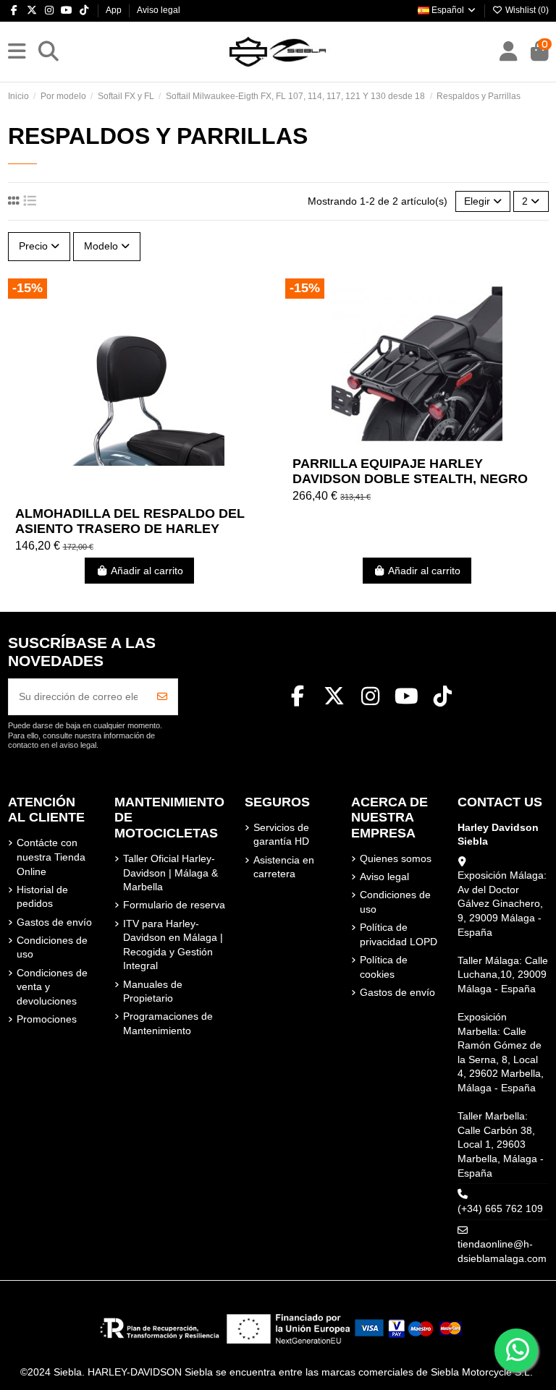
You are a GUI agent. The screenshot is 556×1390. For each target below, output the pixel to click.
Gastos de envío (54, 922)
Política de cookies (384, 967)
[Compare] (138, 494)
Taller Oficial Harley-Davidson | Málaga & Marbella (170, 872)
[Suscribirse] (162, 697)
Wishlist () (526, 10)
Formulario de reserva (174, 905)
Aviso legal (158, 10)
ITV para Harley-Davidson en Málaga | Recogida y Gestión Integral (173, 945)
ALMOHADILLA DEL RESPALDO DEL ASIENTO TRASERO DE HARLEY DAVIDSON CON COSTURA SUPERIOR (135, 529)
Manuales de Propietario (152, 991)
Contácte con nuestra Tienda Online (51, 857)
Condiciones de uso (52, 947)
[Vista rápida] (159, 494)
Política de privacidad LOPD (398, 934)
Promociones (47, 1019)
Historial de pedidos (42, 897)
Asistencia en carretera (283, 867)
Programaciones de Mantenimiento (168, 1023)
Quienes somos (395, 858)
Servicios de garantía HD (281, 835)
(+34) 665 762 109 (500, 1208)
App (115, 10)
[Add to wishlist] (118, 494)
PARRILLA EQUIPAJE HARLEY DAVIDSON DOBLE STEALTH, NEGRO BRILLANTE (410, 479)
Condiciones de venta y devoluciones (52, 987)
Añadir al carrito (147, 570)
